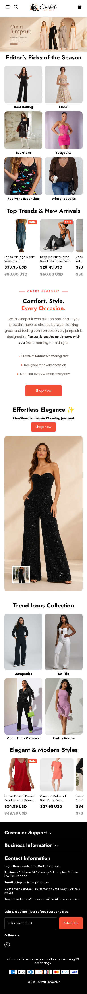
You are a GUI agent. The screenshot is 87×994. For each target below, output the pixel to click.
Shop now (43, 427)
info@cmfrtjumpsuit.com (31, 882)
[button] (7, 7)
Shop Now (43, 390)
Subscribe (71, 923)
